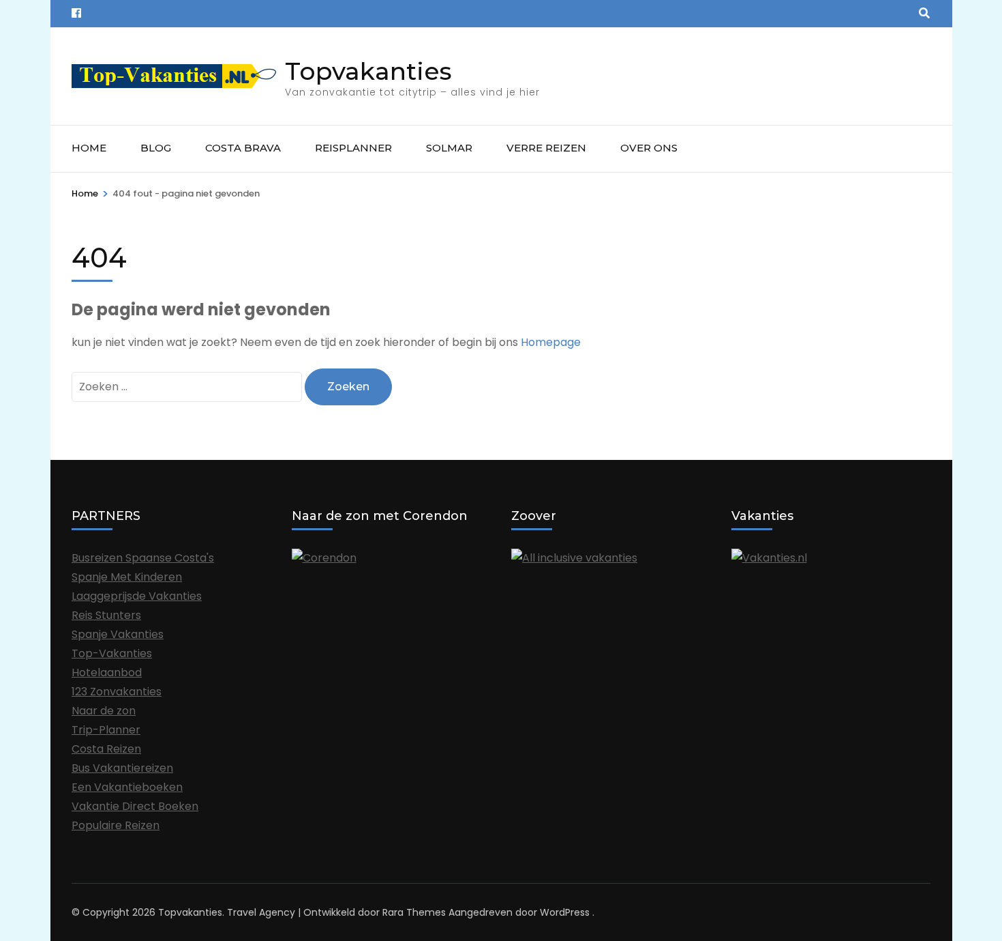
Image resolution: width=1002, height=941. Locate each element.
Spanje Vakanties (118, 634)
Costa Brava (243, 147)
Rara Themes (414, 912)
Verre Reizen (546, 147)
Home (89, 147)
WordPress (565, 912)
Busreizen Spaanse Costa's (143, 558)
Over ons (649, 147)
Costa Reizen (106, 749)
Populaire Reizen (116, 825)
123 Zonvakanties (117, 691)
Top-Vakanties (112, 653)
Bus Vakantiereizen (122, 768)
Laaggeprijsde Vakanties (137, 596)
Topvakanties (368, 71)
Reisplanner (353, 147)
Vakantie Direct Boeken (135, 806)
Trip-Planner (106, 730)
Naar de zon (104, 711)
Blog (155, 147)
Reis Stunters (106, 615)
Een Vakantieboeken (127, 787)
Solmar (449, 147)
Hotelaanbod (107, 672)
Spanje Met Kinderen (127, 577)
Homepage (551, 342)
